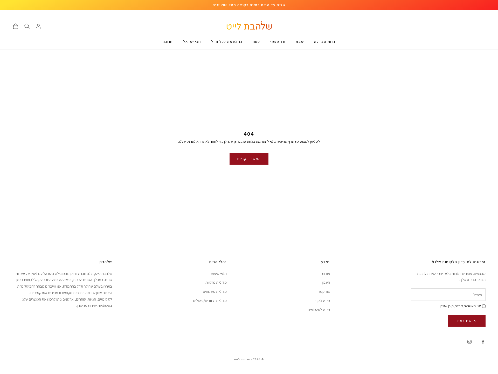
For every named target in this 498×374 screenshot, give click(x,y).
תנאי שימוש (219, 273)
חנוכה (168, 41)
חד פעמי (277, 41)
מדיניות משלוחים (215, 291)
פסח (256, 41)
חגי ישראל (192, 41)
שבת (300, 41)
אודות (326, 273)
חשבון (326, 282)
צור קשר (324, 291)
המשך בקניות (249, 159)
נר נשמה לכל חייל (226, 41)
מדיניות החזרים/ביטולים (210, 300)
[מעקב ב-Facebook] (483, 341)
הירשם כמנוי (466, 320)
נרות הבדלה (324, 41)
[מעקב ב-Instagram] (469, 341)
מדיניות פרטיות (216, 282)
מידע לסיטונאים (319, 309)
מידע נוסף (322, 300)
